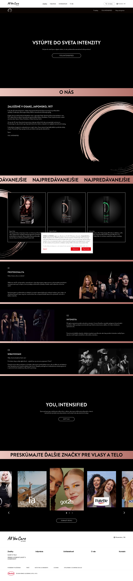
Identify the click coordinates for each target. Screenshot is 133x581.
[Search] (107, 4)
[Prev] (9, 513)
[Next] (124, 513)
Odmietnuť (75, 249)
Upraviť (45, 249)
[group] (66, 217)
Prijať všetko (86, 249)
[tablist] (66, 513)
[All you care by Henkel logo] (13, 3)
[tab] (66, 512)
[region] (67, 242)
